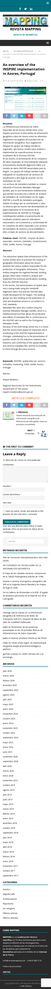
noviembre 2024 (10, 713)
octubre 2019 (9, 785)
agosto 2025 (8, 694)
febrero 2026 (9, 680)
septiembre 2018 (10, 832)
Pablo (5, 642)
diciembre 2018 (10, 823)
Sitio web (7, 502)
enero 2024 (8, 723)
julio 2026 (7, 671)
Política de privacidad (12, 966)
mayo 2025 (8, 704)
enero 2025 (8, 709)
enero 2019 (8, 818)
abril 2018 (7, 847)
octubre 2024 (9, 718)
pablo (5, 627)
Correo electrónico (12, 494)
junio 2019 (7, 799)
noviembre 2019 (10, 780)
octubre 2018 (9, 828)
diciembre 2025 (10, 685)
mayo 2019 (8, 804)
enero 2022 (8, 747)
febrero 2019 (9, 813)
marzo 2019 (8, 809)
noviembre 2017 (10, 866)
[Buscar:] (25, 541)
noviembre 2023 (10, 728)
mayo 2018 (8, 842)
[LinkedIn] (31, 9)
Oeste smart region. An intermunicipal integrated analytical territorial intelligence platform (24, 646)
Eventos (6, 889)
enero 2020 (8, 775)
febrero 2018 (9, 856)
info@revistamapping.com (14, 960)
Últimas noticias (10, 913)
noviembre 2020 (10, 756)
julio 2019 (7, 794)
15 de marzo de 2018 (14, 80)
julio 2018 (7, 837)
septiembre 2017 (10, 875)
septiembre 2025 (10, 690)
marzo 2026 (8, 675)
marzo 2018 (8, 851)
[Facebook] (20, 9)
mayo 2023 (8, 742)
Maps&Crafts (9, 894)
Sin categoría (9, 908)
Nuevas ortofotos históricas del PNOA (29, 638)
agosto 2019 (8, 790)
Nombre (7, 486)
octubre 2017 (9, 870)
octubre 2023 (9, 732)
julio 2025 (7, 699)
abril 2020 (7, 766)
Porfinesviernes (10, 899)
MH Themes (26, 986)
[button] (47, 3)
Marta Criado (32, 80)
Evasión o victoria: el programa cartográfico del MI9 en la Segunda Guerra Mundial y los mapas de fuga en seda (24, 584)
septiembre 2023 (10, 737)
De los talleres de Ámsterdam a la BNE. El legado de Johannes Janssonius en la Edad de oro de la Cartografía (25, 595)
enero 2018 (8, 861)
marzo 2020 (8, 770)
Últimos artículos (10, 917)
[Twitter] (25, 9)
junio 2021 (7, 752)
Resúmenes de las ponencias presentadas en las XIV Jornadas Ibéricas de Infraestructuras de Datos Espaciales (23, 630)
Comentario (8, 464)
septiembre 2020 (10, 761)
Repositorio (8, 903)
